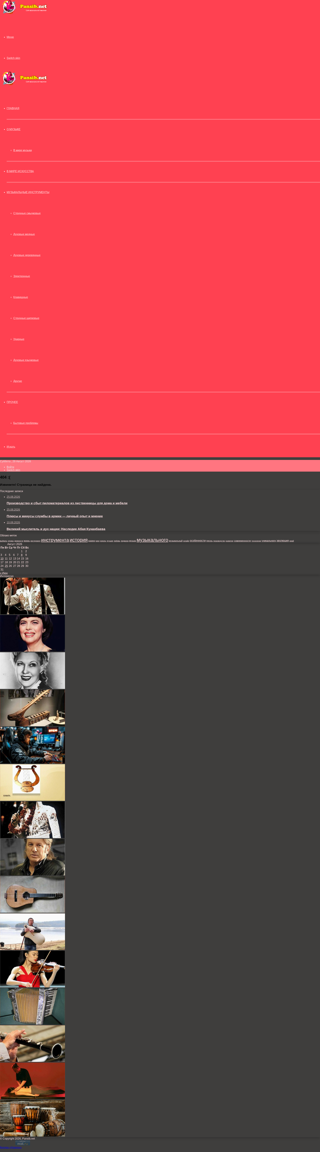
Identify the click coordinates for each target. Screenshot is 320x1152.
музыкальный (175, 541)
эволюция (282, 540)
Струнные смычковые (27, 213)
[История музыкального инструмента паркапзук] (32, 949)
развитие (229, 541)
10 (2, 558)
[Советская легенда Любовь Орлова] (32, 688)
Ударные (18, 339)
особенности (198, 540)
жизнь (27, 541)
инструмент (35, 541)
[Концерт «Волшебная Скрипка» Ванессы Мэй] (32, 986)
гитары (11, 541)
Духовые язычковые (26, 360)
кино (98, 541)
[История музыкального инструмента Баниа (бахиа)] (32, 1135)
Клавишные (20, 297)
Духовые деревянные (26, 255)
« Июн (4, 573)
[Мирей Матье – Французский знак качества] (32, 650)
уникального (269, 540)
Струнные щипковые (26, 318)
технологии (256, 541)
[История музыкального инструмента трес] (32, 911)
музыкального (152, 540)
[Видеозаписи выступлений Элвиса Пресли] (32, 837)
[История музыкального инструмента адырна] (32, 725)
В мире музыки (22, 150)
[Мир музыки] (24, 13)
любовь (117, 541)
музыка (132, 541)
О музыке (13, 129)
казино (91, 541)
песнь (209, 540)
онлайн (186, 541)
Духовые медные (24, 234)
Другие (17, 381)
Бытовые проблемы (25, 423)
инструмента (55, 540)
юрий (292, 541)
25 (6, 566)
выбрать (3, 541)
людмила (124, 541)
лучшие (110, 541)
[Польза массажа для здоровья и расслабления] (32, 1098)
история (79, 540)
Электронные (21, 276)
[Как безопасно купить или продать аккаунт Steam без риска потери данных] (32, 762)
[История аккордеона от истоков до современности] (32, 1023)
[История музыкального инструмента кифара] (32, 799)
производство (219, 541)
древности (18, 541)
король (103, 541)
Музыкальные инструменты (28, 192)
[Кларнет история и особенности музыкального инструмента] (32, 1061)
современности (242, 541)
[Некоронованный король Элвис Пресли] (32, 613)
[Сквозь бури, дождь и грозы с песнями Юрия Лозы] (32, 874)
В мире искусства (20, 171)
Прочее (12, 402)
